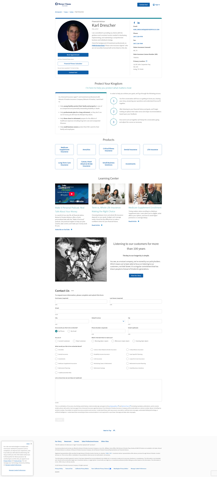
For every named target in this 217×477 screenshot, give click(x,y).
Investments (128, 161)
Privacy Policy (59, 468)
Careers (76, 441)
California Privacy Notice (82, 468)
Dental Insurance (129, 147)
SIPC (111, 453)
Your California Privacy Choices (99, 468)
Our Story (58, 441)
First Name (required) (61, 298)
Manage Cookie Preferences (138, 468)
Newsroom (67, 441)
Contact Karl (143, 5)
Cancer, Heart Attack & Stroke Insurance (84, 162)
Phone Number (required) (99, 328)
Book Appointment (73, 55)
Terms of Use (68, 468)
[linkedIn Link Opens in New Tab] (139, 23)
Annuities (83, 147)
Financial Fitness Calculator (70, 63)
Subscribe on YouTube (62, 229)
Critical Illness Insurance (106, 148)
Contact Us (62, 290)
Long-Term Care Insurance (63, 162)
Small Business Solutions (106, 162)
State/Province (96, 318)
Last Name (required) (116, 298)
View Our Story (135, 275)
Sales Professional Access (90, 441)
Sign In (156, 4)
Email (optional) (133, 328)
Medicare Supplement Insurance (62, 148)
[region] (17, 458)
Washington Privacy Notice (121, 468)
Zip (129, 318)
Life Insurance (150, 147)
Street (57, 308)
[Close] (29, 443)
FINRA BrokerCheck (98, 45)
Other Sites (105, 441)
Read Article (96, 225)
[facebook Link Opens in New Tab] (134, 23)
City (56, 318)
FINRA (107, 453)
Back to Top (107, 430)
